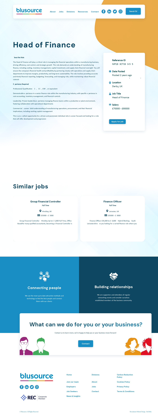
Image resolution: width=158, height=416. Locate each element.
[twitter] (115, 13)
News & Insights (73, 396)
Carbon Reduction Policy (125, 376)
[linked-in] (109, 13)
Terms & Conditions (125, 391)
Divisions (71, 11)
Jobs (61, 11)
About (53, 11)
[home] (29, 14)
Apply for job (117, 121)
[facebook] (103, 13)
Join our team (73, 382)
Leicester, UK (114, 211)
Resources (83, 11)
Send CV (133, 11)
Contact (95, 11)
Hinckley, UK (46, 211)
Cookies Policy (123, 382)
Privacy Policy (123, 387)
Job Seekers (72, 391)
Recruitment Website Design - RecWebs (141, 412)
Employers (71, 387)
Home (69, 375)
